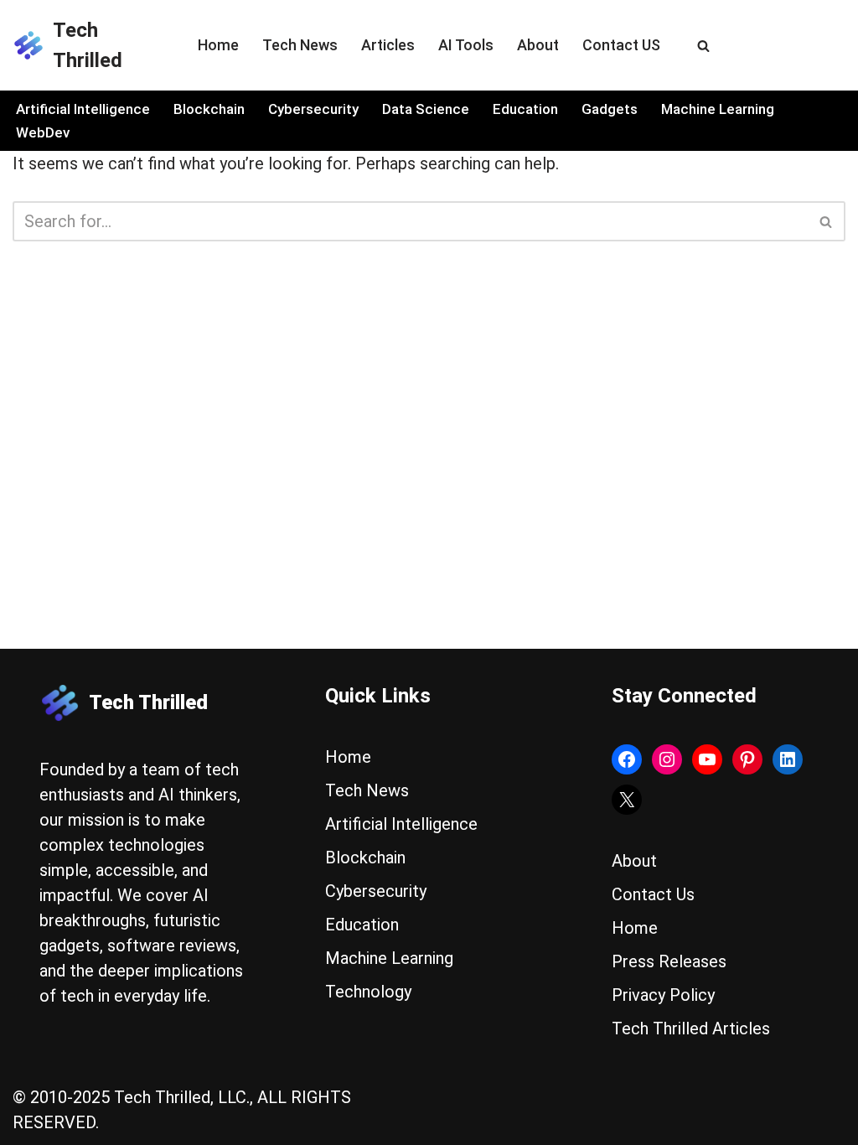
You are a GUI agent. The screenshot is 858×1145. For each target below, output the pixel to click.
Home (218, 45)
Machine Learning (717, 109)
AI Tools (466, 45)
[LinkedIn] (788, 759)
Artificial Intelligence (83, 109)
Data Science (425, 109)
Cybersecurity (313, 109)
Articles (388, 45)
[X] (627, 800)
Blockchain (209, 109)
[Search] (703, 45)
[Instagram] (667, 759)
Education (525, 109)
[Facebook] (627, 759)
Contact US (621, 45)
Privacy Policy (663, 995)
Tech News (300, 45)
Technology (368, 992)
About (538, 45)
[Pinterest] (747, 759)
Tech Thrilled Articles (691, 1028)
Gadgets (609, 109)
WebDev (43, 132)
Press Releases (669, 961)
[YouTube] (707, 759)
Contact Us (653, 894)
